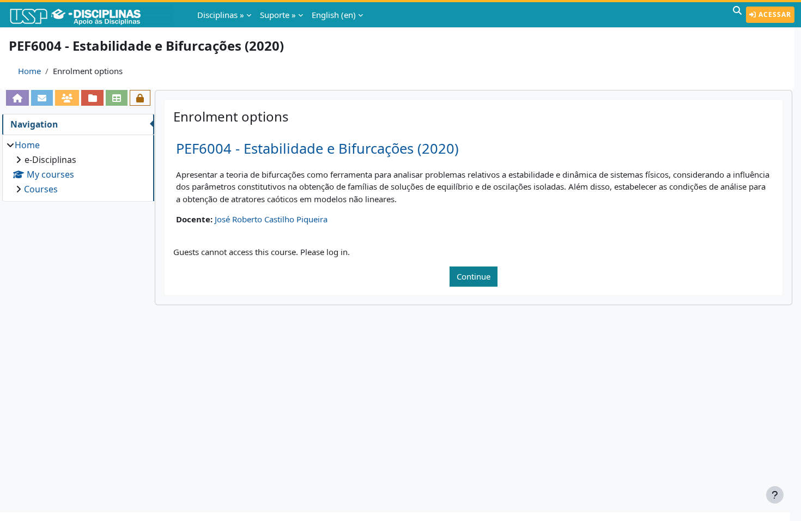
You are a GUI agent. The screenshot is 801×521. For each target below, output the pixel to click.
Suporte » (278, 14)
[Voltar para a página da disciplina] (17, 98)
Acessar (773, 14)
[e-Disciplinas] (91, 14)
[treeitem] (78, 167)
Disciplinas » (220, 14)
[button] (737, 15)
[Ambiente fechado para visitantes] (140, 98)
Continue (473, 276)
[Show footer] (775, 495)
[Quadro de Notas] (117, 98)
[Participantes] (67, 98)
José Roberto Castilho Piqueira (271, 219)
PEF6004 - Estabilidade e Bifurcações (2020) (317, 148)
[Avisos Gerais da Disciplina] (42, 98)
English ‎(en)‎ (334, 14)
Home (29, 70)
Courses (41, 189)
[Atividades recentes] (92, 98)
